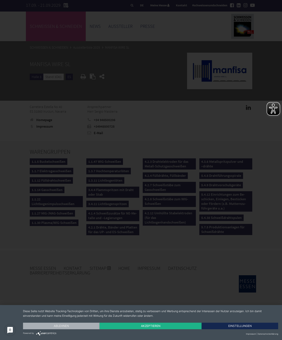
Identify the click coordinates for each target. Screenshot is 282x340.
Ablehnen (61, 326)
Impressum (251, 334)
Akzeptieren (150, 326)
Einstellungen (240, 326)
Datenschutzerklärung (268, 334)
